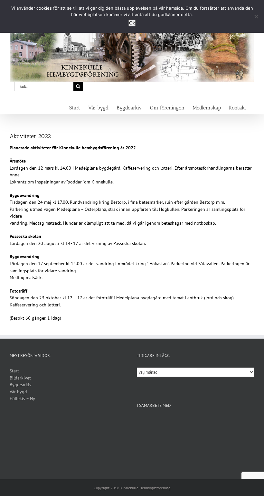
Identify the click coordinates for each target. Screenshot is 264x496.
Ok (132, 22)
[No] (256, 16)
